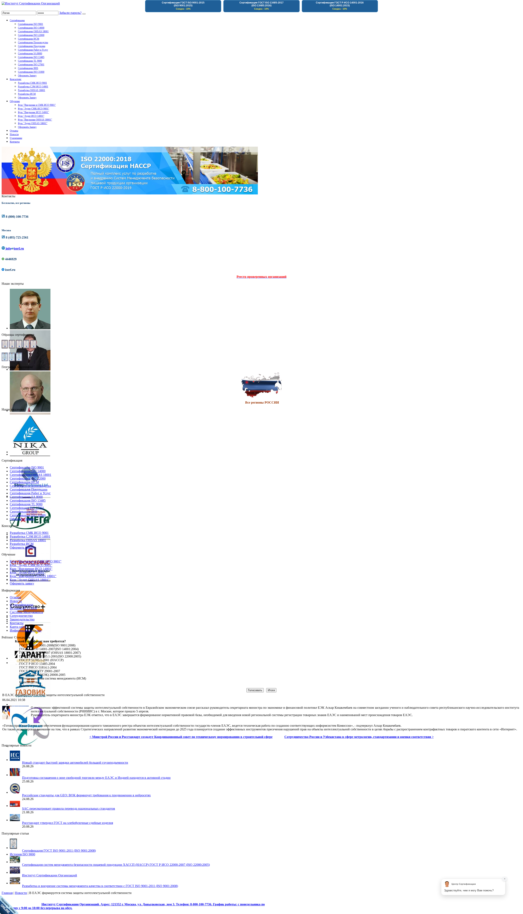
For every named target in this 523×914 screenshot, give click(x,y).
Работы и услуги (30, 685)
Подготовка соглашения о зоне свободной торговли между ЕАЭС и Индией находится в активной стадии (96, 777)
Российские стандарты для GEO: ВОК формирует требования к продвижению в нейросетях (86, 795)
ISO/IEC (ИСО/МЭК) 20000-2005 (42, 674)
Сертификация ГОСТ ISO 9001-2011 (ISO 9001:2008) (59, 850)
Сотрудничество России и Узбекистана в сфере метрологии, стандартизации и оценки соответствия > (359, 737)
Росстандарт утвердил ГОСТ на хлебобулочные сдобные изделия (67, 823)
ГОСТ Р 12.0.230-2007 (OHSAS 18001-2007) (50, 652)
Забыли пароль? (70, 13)
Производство (29, 682)
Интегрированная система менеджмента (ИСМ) (52, 678)
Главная (7, 893)
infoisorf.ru (14, 248)
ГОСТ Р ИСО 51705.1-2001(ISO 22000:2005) (50, 656)
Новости (21, 893)
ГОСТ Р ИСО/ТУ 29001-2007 (39, 671)
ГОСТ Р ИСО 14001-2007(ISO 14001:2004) (49, 649)
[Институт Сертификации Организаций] (31, 3)
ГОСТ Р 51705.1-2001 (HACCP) (41, 660)
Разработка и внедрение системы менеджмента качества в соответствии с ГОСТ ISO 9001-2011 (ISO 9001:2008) (100, 886)
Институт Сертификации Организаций (49, 875)
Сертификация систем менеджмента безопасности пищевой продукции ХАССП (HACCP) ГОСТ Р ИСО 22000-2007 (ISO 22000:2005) (116, 864)
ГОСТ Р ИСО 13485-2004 (37, 663)
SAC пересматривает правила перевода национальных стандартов (68, 808)
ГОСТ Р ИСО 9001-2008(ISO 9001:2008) (47, 645)
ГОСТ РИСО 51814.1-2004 (38, 667)
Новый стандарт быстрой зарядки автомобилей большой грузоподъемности (75, 762)
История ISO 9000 (22, 854)
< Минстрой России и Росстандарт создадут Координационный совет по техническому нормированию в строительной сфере (181, 737)
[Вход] (84, 14)
